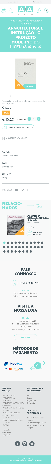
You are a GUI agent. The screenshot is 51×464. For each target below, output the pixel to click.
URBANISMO (7, 405)
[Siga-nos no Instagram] (24, 444)
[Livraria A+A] (25, 10)
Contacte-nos (37, 2)
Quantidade (22, 119)
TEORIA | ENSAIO (9, 415)
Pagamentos (31, 400)
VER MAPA (25, 337)
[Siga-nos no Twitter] (32, 444)
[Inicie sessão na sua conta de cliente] (38, 10)
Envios (29, 398)
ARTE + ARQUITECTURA (11, 413)
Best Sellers (7, 432)
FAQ (28, 396)
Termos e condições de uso (36, 423)
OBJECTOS (6, 423)
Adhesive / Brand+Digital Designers (31, 460)
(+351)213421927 (29, 282)
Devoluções (31, 403)
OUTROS (6, 425)
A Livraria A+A (13, 2)
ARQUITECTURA (9, 396)
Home (12, 21)
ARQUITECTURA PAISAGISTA (13, 403)
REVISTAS (6, 418)
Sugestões (6, 435)
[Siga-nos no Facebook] (17, 444)
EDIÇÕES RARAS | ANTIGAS (12, 420)
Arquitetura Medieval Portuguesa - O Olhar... (38, 218)
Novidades (6, 430)
